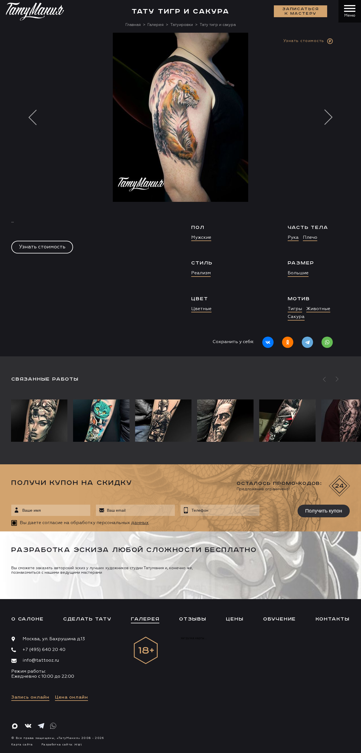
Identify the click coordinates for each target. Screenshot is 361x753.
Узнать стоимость (42, 246)
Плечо (310, 237)
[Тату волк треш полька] (287, 420)
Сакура (296, 317)
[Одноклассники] (287, 342)
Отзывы (192, 619)
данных (140, 523)
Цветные (201, 309)
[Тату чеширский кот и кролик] (101, 420)
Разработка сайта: (61, 744)
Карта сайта (22, 744)
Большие (298, 273)
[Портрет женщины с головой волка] (40, 420)
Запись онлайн (30, 697)
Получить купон (323, 511)
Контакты (333, 619)
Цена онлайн (71, 697)
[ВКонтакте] (268, 342)
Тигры (295, 309)
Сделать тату (87, 619)
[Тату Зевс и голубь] (225, 420)
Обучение (279, 619)
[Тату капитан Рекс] (163, 420)
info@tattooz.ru (41, 660)
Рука (293, 237)
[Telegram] (307, 342)
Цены (234, 619)
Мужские (201, 237)
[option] (180, 194)
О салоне (27, 619)
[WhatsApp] (327, 342)
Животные (318, 309)
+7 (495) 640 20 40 (44, 650)
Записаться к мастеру (300, 11)
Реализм (201, 273)
